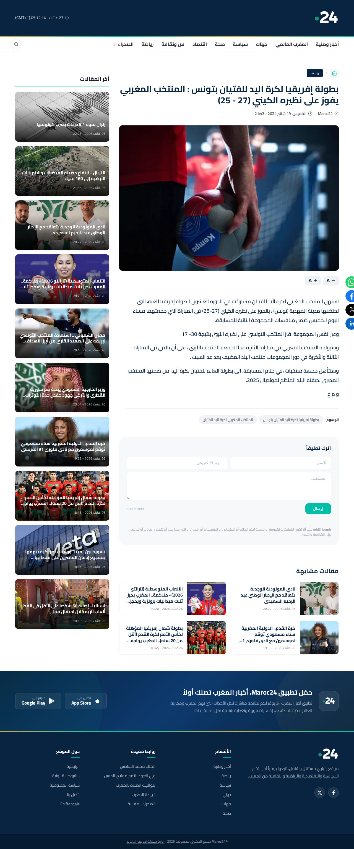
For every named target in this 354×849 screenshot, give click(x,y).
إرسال (318, 509)
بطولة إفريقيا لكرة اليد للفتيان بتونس (291, 419)
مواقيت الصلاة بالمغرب (135, 785)
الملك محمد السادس (137, 766)
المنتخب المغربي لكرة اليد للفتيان (228, 419)
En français (70, 804)
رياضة (147, 44)
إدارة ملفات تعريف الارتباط (146, 841)
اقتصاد (199, 44)
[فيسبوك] (333, 792)
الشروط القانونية (66, 775)
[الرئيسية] (334, 73)
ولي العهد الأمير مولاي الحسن (129, 775)
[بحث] (16, 44)
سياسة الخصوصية (65, 785)
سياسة (240, 44)
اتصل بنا (73, 794)
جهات (261, 44)
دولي (227, 794)
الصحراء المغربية (117, 44)
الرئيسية (73, 766)
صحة (220, 44)
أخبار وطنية (327, 44)
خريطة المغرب (143, 794)
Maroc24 (325, 113)
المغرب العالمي (291, 44)
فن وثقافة (173, 44)
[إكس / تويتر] (319, 792)
